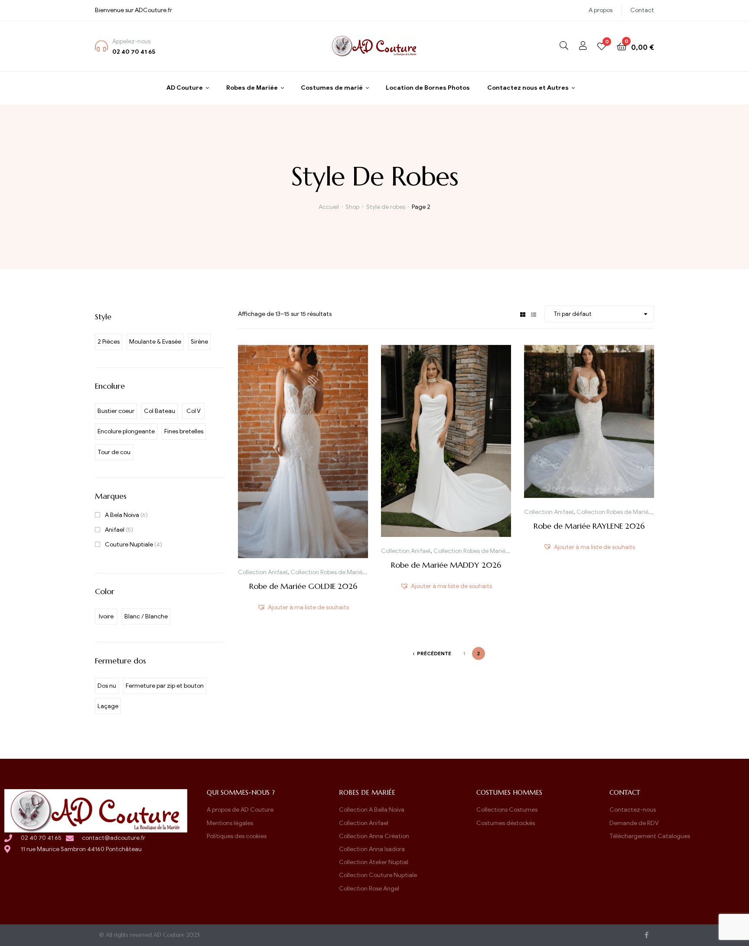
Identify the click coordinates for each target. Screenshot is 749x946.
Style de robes (385, 207)
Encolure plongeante (126, 431)
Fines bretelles (183, 431)
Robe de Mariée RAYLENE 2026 (589, 526)
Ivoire (106, 616)
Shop (352, 207)
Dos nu (107, 685)
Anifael (114, 529)
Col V (193, 411)
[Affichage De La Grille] (523, 314)
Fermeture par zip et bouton (165, 685)
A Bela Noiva (122, 515)
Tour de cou (114, 452)
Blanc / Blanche (146, 616)
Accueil (329, 207)
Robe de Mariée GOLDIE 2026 (303, 586)
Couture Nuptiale (129, 544)
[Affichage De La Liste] (533, 314)
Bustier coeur (116, 411)
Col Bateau (159, 411)
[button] (303, 607)
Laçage (108, 706)
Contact (642, 10)
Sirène (199, 341)
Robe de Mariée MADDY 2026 (446, 565)
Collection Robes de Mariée (328, 572)
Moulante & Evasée (155, 341)
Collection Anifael (262, 572)
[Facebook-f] (646, 935)
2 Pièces (109, 341)
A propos (600, 10)
